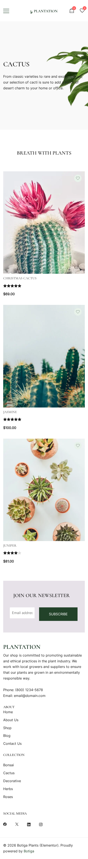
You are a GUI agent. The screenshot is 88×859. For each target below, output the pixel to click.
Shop (7, 728)
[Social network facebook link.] (5, 824)
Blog (6, 735)
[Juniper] (44, 490)
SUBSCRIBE (58, 614)
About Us (10, 720)
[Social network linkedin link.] (29, 824)
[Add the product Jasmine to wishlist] (78, 312)
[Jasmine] (44, 356)
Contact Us (12, 743)
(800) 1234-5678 (29, 690)
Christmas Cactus (20, 278)
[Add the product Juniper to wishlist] (78, 445)
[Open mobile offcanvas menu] (6, 11)
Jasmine (10, 412)
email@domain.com (29, 695)
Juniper (9, 545)
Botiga (29, 851)
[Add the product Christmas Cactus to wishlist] (78, 178)
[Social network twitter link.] (17, 824)
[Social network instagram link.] (41, 824)
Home (8, 712)
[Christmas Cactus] (44, 222)
